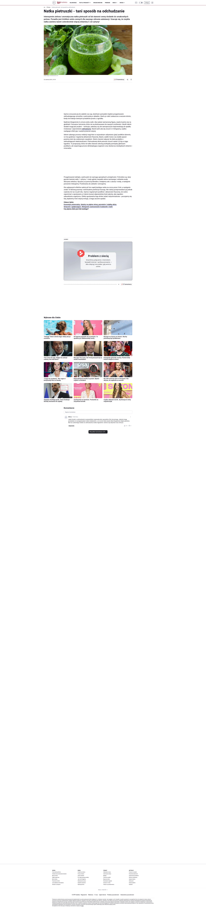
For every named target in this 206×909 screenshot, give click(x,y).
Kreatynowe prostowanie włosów (59, 873)
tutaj (82, 905)
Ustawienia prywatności (127, 895)
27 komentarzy (120, 79)
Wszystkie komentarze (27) (97, 432)
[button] (141, 3)
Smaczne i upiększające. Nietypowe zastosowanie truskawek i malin (88, 207)
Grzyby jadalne (132, 882)
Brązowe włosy (106, 879)
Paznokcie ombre (56, 881)
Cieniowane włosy (107, 873)
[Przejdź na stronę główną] (54, 4)
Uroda (121, 2)
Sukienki (131, 884)
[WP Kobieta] (63, 2)
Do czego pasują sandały (83, 877)
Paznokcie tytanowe (133, 873)
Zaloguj (147, 2)
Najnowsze (73, 2)
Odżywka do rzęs (107, 872)
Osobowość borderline (134, 875)
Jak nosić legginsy (82, 879)
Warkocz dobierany (133, 877)
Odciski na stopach (56, 884)
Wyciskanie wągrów (107, 881)
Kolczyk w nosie (106, 882)
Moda (114, 2)
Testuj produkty (84, 2)
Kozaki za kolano (81, 872)
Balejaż (104, 875)
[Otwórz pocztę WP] (136, 2)
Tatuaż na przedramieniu (108, 884)
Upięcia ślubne (132, 879)
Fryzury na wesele (133, 872)
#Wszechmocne (97, 2)
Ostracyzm (131, 881)
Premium (107, 2)
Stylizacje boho (81, 884)
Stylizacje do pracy (82, 881)
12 (126, 425)
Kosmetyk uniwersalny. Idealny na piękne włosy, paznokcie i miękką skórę (90, 204)
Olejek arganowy (55, 877)
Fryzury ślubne (81, 873)
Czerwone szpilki (107, 877)
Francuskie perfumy (56, 872)
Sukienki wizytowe (82, 882)
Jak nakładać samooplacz (58, 882)
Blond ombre (55, 875)
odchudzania (86, 129)
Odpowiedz (71, 425)
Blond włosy (54, 879)
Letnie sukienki (81, 875)
